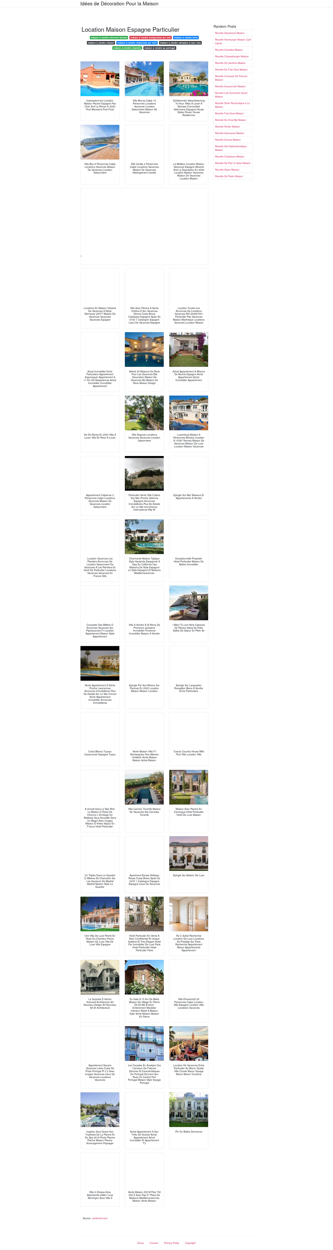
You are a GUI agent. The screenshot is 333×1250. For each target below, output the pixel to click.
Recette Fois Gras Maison (229, 113)
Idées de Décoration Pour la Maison (119, 3)
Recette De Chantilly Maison (230, 120)
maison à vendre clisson (101, 42)
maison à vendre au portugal (159, 48)
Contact (154, 1243)
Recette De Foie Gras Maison (231, 69)
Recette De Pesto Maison (229, 176)
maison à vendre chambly (127, 48)
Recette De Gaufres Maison (230, 63)
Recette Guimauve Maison (229, 133)
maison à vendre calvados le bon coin (180, 42)
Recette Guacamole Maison (230, 86)
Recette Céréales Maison (229, 49)
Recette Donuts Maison (228, 139)
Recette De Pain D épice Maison (233, 163)
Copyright (190, 1243)
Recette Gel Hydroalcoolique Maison (230, 148)
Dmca (140, 1243)
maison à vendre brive (186, 37)
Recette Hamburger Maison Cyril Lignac (233, 41)
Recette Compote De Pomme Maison (231, 77)
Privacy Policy (171, 1243)
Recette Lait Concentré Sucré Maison (231, 94)
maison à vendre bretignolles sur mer (150, 37)
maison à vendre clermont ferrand (109, 37)
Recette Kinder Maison (227, 126)
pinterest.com (100, 1218)
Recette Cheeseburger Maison (232, 56)
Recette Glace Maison (227, 169)
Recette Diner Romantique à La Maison (232, 104)
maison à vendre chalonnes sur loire (137, 42)
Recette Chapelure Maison (229, 156)
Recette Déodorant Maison (230, 33)
